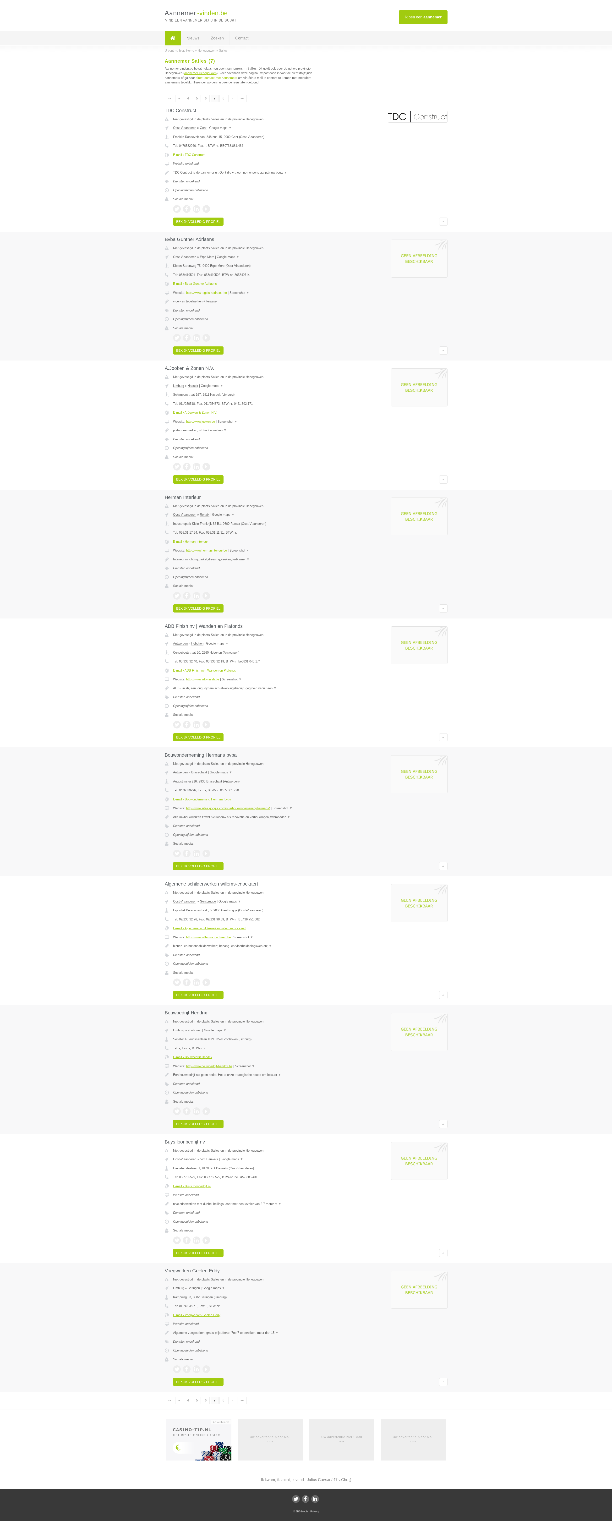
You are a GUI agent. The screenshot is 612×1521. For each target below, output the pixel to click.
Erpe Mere (207, 257)
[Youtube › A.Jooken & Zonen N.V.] (206, 467)
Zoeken (217, 38)
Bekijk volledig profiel (198, 222)
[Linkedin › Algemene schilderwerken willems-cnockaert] (196, 982)
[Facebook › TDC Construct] (187, 209)
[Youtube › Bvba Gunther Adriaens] (206, 338)
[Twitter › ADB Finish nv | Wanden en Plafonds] (177, 724)
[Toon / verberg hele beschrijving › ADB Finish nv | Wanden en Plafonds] (246, 688)
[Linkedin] (315, 1499)
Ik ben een (423, 17)
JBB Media (302, 1511)
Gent (203, 128)
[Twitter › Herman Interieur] (177, 596)
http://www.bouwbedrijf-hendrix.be (209, 1066)
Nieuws (192, 38)
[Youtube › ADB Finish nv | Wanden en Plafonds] (206, 724)
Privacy (314, 1511)
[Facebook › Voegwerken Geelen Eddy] (187, 1369)
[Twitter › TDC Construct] (177, 209)
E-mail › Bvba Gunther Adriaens (195, 283)
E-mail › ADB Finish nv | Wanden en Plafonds (204, 670)
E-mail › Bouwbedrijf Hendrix (192, 1057)
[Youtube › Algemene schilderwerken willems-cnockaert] (206, 982)
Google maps (220, 128)
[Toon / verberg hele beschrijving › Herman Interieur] (246, 559)
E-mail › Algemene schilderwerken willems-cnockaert (209, 928)
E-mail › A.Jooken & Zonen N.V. (195, 412)
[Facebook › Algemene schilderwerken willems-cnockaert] (187, 982)
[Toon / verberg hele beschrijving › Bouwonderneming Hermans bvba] (246, 817)
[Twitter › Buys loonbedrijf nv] (177, 1240)
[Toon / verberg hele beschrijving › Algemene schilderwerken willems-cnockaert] (246, 946)
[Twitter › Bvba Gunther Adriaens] (177, 338)
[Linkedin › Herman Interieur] (196, 596)
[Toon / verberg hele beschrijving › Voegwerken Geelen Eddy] (246, 1332)
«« (169, 98)
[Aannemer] (173, 38)
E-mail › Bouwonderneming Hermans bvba (202, 799)
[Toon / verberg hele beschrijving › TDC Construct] (246, 172)
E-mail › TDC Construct (189, 155)
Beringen (194, 1288)
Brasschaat (199, 772)
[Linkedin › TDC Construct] (196, 209)
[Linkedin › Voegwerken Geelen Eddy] (196, 1369)
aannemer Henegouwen (200, 73)
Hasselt (193, 386)
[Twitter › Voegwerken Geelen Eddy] (177, 1369)
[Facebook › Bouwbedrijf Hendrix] (187, 1111)
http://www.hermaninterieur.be (206, 550)
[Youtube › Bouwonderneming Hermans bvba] (206, 853)
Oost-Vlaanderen (184, 128)
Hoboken (197, 643)
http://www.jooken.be (200, 421)
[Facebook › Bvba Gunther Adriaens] (187, 338)
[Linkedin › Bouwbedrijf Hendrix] (196, 1111)
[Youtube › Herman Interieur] (206, 596)
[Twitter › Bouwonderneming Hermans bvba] (177, 853)
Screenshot (239, 293)
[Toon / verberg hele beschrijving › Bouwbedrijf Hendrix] (246, 1074)
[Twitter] (296, 1499)
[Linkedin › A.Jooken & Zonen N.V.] (196, 467)
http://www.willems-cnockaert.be (208, 937)
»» (242, 98)
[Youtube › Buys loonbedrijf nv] (206, 1240)
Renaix (204, 514)
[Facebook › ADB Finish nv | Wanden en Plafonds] (187, 724)
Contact (241, 38)
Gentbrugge (208, 901)
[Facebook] (305, 1499)
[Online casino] (202, 1441)
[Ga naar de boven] (443, 222)
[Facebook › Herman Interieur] (187, 596)
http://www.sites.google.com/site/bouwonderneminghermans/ (228, 808)
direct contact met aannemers (216, 78)
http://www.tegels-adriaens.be (206, 293)
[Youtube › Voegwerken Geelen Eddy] (206, 1369)
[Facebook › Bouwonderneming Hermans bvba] (187, 853)
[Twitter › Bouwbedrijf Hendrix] (177, 1111)
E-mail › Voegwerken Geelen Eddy (196, 1315)
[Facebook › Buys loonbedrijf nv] (187, 1240)
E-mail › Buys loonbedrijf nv (192, 1186)
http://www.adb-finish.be (202, 679)
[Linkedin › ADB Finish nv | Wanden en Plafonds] (196, 724)
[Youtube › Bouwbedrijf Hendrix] (206, 1111)
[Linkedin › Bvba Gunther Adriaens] (196, 338)
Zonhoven (194, 1030)
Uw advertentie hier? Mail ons (270, 1439)
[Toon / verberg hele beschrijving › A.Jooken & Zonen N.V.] (246, 430)
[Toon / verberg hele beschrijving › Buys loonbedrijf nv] (246, 1204)
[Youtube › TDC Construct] (206, 209)
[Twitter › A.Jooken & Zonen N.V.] (177, 467)
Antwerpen (180, 643)
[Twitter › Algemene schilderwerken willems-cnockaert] (177, 982)
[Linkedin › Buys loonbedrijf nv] (196, 1240)
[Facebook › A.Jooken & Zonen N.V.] (187, 467)
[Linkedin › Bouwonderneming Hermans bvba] (196, 853)
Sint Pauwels (209, 1159)
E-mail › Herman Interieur (190, 541)
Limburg (178, 386)
